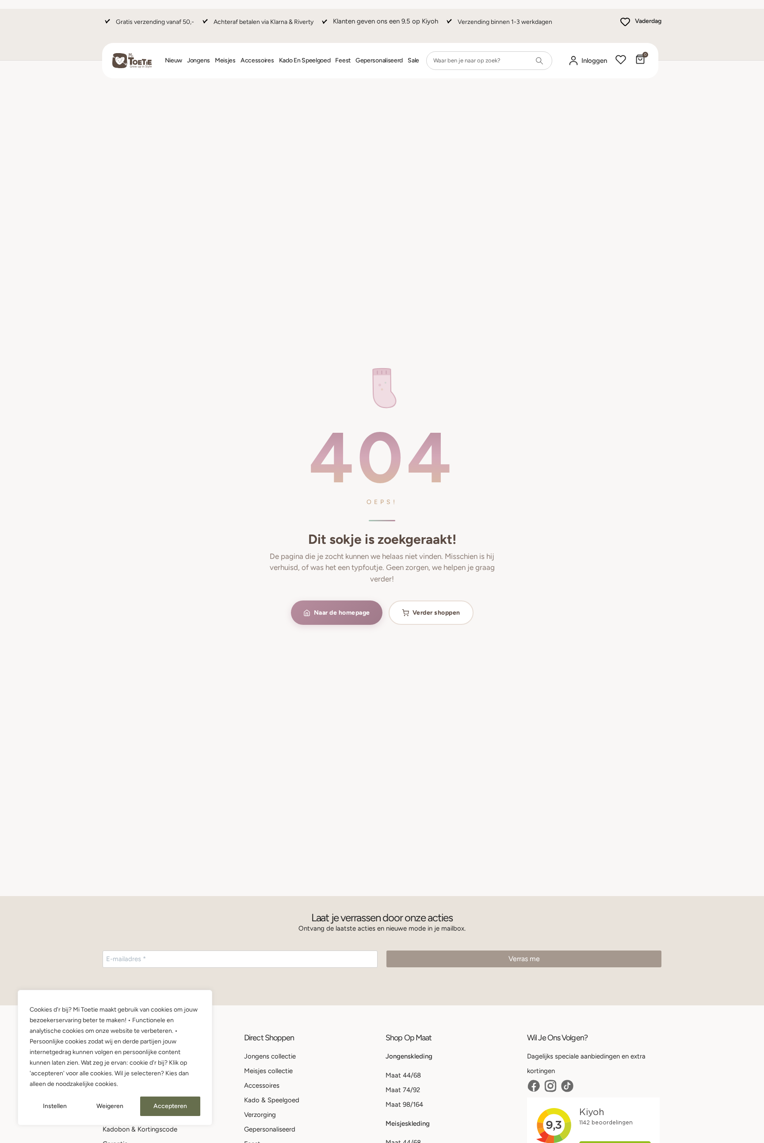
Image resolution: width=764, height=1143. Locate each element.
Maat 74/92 (403, 1090)
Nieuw (174, 60)
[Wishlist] (620, 60)
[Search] (539, 60)
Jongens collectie (270, 1056)
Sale (413, 60)
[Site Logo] (132, 60)
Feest (343, 60)
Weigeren (109, 1106)
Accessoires (257, 60)
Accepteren (170, 1106)
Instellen (55, 1106)
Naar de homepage (342, 612)
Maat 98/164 (404, 1104)
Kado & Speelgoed (271, 1100)
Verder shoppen (436, 612)
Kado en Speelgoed (305, 60)
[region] (115, 1057)
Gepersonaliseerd (379, 60)
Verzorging (260, 1115)
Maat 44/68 (403, 1075)
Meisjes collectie (268, 1071)
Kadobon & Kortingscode (140, 1129)
